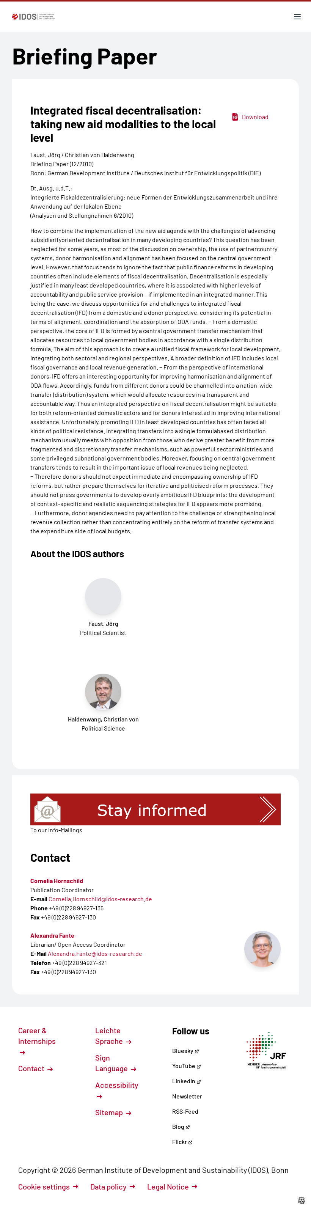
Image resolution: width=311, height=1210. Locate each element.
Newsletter (187, 1096)
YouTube (184, 1065)
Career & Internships (37, 1035)
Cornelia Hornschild (56, 880)
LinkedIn (184, 1080)
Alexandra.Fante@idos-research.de (95, 953)
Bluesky (183, 1050)
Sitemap (109, 1112)
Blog (178, 1126)
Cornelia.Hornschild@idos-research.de (100, 898)
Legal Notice (168, 1186)
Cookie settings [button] (44, 1186)
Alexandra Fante (52, 935)
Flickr (180, 1141)
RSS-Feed (185, 1111)
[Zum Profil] (262, 949)
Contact (32, 1068)
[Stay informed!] (155, 809)
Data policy (108, 1186)
